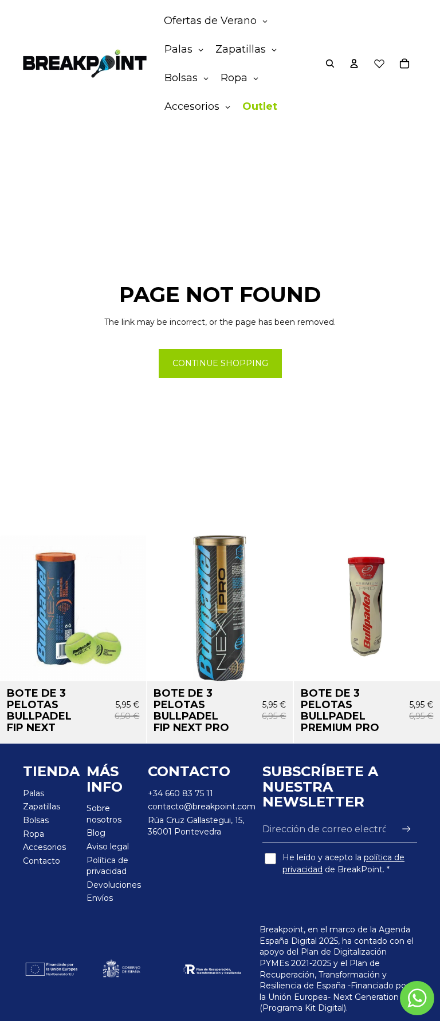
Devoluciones (114, 885)
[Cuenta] (354, 63)
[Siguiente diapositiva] (423, 608)
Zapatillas (41, 806)
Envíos (100, 898)
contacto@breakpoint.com (202, 806)
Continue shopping (220, 363)
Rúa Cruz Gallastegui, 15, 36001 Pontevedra (196, 826)
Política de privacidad (107, 866)
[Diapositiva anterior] (311, 608)
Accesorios (44, 847)
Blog (96, 833)
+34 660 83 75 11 (180, 793)
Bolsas (36, 820)
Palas (33, 793)
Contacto (41, 861)
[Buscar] (330, 63)
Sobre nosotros (104, 814)
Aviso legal (108, 846)
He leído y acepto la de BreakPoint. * (343, 863)
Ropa (33, 834)
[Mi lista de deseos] (379, 63)
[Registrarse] (406, 829)
